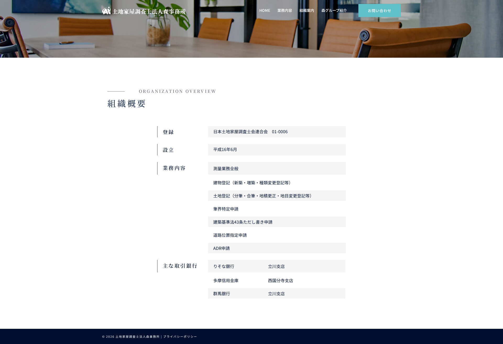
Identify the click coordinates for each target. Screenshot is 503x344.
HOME (264, 10)
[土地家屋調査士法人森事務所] (143, 10)
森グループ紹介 (334, 10)
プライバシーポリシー (180, 336)
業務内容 (284, 10)
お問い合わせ (379, 10)
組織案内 (306, 10)
